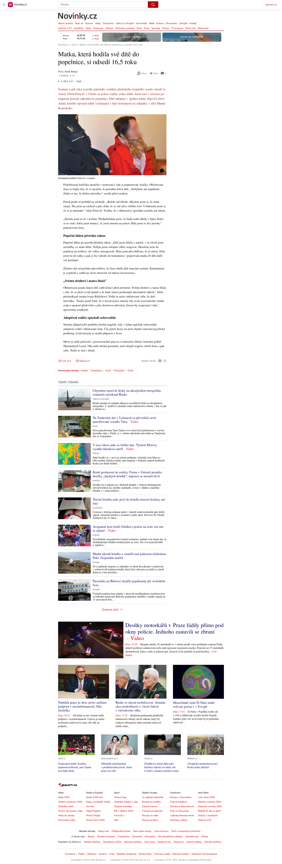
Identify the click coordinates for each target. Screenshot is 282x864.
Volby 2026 (64, 797)
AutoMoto (79, 28)
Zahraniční (108, 23)
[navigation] (4, 4)
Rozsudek (119, 370)
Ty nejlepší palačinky (152, 797)
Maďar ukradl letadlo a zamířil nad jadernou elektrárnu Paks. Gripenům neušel (129, 556)
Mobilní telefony (92, 842)
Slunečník (137, 836)
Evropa (96, 562)
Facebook (70, 854)
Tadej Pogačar (93, 811)
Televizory (178, 842)
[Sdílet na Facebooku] (160, 360)
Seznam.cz (271, 4)
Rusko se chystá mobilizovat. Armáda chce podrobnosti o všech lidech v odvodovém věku (140, 706)
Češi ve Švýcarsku (179, 811)
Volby (98, 23)
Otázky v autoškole (208, 815)
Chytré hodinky (194, 842)
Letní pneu (149, 842)
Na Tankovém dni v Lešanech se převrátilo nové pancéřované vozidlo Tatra (124, 419)
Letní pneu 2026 (206, 797)
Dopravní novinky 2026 (210, 806)
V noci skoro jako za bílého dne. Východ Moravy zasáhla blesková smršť (125, 447)
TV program (177, 28)
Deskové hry (164, 842)
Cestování (98, 28)
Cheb (130, 370)
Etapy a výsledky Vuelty (98, 801)
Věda (88, 28)
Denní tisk (190, 28)
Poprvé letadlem (178, 801)
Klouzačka (150, 836)
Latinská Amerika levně (182, 815)
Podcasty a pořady (124, 28)
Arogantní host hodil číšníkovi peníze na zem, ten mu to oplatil (128, 528)
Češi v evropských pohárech (185, 831)
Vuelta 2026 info (94, 797)
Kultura (160, 23)
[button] (112, 144)
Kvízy (146, 28)
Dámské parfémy (133, 842)
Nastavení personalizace (204, 854)
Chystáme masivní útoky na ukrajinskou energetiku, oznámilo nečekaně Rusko (127, 392)
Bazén (91, 836)
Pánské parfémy (212, 842)
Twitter (81, 854)
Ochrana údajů (162, 854)
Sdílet (155, 73)
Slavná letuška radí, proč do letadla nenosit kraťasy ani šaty (129, 501)
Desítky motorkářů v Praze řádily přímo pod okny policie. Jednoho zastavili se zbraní (174, 628)
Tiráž (111, 854)
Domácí (89, 23)
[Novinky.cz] (77, 16)
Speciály (155, 28)
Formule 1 (119, 815)
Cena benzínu (161, 831)
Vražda (84, 370)
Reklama (91, 854)
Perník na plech (150, 820)
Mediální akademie (126, 854)
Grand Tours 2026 (95, 820)
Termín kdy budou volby (70, 811)
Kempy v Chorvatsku (180, 797)
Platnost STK (204, 820)
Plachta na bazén (106, 836)
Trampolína (123, 836)
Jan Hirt (90, 806)
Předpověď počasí (121, 831)
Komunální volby (66, 820)
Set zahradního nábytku (170, 836)
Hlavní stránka (65, 23)
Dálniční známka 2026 (209, 801)
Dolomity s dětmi (178, 820)
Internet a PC (65, 28)
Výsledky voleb (65, 806)
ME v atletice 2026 (123, 811)
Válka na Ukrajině (125, 23)
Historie (109, 28)
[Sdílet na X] (164, 360)
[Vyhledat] (153, 4)
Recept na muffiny (151, 801)
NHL (116, 820)
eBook (144, 73)
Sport (139, 28)
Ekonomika (171, 23)
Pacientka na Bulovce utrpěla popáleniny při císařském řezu (129, 583)
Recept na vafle (150, 815)
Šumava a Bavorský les (182, 806)
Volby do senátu (66, 815)
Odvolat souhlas (180, 854)
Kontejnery (96, 370)
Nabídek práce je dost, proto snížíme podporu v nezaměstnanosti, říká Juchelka (82, 706)
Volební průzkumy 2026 (70, 801)
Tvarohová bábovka (152, 811)
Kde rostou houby (142, 831)
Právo (60, 71)
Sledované (203, 28)
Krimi (151, 23)
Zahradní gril (191, 836)
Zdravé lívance (149, 806)
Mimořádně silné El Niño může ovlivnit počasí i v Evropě (194, 704)
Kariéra (103, 854)
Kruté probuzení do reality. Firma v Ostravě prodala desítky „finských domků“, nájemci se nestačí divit (127, 474)
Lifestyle (183, 23)
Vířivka (204, 836)
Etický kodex (145, 854)
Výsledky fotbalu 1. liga (126, 801)
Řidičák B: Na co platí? (209, 811)
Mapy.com (103, 831)
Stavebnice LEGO (112, 842)
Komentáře (141, 23)
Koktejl (192, 23)
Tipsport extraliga (123, 806)
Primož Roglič (93, 815)
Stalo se (79, 23)
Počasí (165, 28)
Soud (108, 370)
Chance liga (120, 797)
